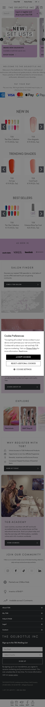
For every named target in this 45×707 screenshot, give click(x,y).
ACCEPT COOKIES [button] (23, 357)
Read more (23, 351)
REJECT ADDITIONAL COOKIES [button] (23, 363)
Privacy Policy (31, 348)
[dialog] (22, 353)
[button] (23, 369)
